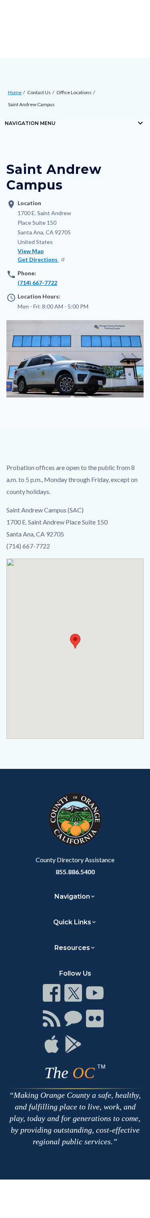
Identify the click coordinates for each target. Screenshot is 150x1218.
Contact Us (39, 92)
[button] (75, 641)
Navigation (72, 896)
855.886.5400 (75, 871)
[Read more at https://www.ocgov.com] (75, 819)
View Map (31, 251)
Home (15, 92)
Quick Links (72, 922)
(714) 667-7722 (37, 282)
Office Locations (74, 92)
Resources (72, 948)
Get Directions (38, 259)
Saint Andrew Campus (31, 104)
